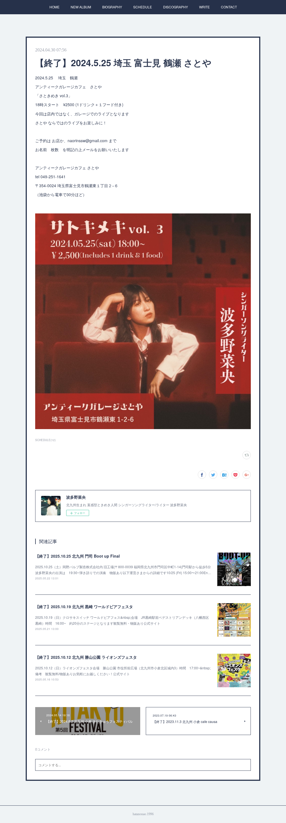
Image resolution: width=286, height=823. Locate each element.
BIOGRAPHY (112, 6)
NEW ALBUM (81, 6)
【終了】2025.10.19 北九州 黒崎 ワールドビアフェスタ (84, 606)
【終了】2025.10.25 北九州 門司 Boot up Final (77, 556)
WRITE (204, 6)
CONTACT (229, 6)
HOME (54, 6)
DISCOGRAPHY (175, 6)
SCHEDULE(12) (45, 440)
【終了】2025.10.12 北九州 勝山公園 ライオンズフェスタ (86, 657)
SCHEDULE (142, 6)
